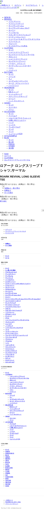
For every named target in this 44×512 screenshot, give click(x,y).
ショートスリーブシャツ (18, 59)
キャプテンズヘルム (16, 26)
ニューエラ (8, 324)
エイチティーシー (10, 282)
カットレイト (9, 291)
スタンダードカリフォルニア (20, 35)
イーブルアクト (9, 280)
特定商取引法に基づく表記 (13, 502)
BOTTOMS (8, 393)
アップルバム (14, 32)
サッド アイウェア (10, 303)
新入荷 (11, 142)
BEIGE (7, 469)
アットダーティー (10, 274)
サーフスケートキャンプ (12, 305)
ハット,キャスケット (16, 101)
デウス (7, 318)
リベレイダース (9, 354)
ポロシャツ (13, 57)
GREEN (7, 457)
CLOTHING (8, 158)
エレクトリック (9, 287)
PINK (7, 479)
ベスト (11, 68)
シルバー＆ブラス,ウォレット (20, 118)
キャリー (12, 30)
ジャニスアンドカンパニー (13, 306)
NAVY (7, 464)
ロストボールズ (9, 362)
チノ (10, 79)
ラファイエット (15, 41)
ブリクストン (9, 339)
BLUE (7, 455)
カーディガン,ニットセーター (20, 66)
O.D (6, 475)
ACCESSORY (9, 422)
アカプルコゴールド (11, 272)
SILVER (7, 484)
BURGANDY (9, 468)
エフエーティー (9, 285)
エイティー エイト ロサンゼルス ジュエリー (18, 283)
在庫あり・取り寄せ (12, 188)
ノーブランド (9, 326)
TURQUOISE (9, 477)
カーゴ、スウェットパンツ (19, 83)
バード (7, 329)
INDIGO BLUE (9, 453)
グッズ (11, 129)
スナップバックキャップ (18, 96)
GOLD (7, 486)
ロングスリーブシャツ (17, 61)
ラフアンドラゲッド (16, 23)
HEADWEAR (9, 405)
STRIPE (7, 473)
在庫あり (7, 190)
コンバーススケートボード (13, 301)
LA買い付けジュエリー (17, 120)
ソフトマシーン (15, 21)
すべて (11, 50)
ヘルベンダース (9, 345)
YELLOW (8, 480)
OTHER (12, 146)
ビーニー (12, 99)
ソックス (12, 125)
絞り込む (3, 201)
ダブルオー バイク (10, 314)
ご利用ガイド (5, 5)
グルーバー (13, 44)
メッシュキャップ (15, 94)
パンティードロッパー (11, 331)
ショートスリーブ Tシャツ (19, 52)
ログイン (18, 5)
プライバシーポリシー (11, 504)
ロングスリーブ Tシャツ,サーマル (21, 54)
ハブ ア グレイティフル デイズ (14, 328)
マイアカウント (32, 5)
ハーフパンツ (14, 85)
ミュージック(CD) (15, 134)
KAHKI (7, 466)
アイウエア (13, 116)
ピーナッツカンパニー (17, 37)
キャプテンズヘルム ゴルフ (19, 28)
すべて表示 (8, 193)
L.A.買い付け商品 (10, 270)
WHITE (7, 451)
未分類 (11, 148)
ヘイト (7, 343)
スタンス (7, 308)
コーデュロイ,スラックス (18, 81)
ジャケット (13, 70)
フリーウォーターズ (11, 337)
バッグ (11, 123)
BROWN (7, 459)
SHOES (7, 416)
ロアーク (7, 156)
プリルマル (8, 341)
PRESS (12, 144)
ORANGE (8, 482)
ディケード (8, 316)
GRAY (7, 460)
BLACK (7, 462)
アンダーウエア (15, 127)
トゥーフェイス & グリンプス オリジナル (24, 39)
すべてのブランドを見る (18, 46)
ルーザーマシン (9, 356)
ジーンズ (12, 77)
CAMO (7, 471)
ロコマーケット (9, 360)
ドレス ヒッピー (10, 322)
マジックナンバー (10, 347)
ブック (11, 131)
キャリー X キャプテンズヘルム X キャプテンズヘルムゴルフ (23, 299)
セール (7, 258)
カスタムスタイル (10, 289)
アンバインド (9, 278)
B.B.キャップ (14, 92)
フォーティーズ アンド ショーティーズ (16, 335)
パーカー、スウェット (17, 63)
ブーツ (11, 109)
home (6, 154)
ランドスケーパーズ (11, 352)
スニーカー (13, 107)
